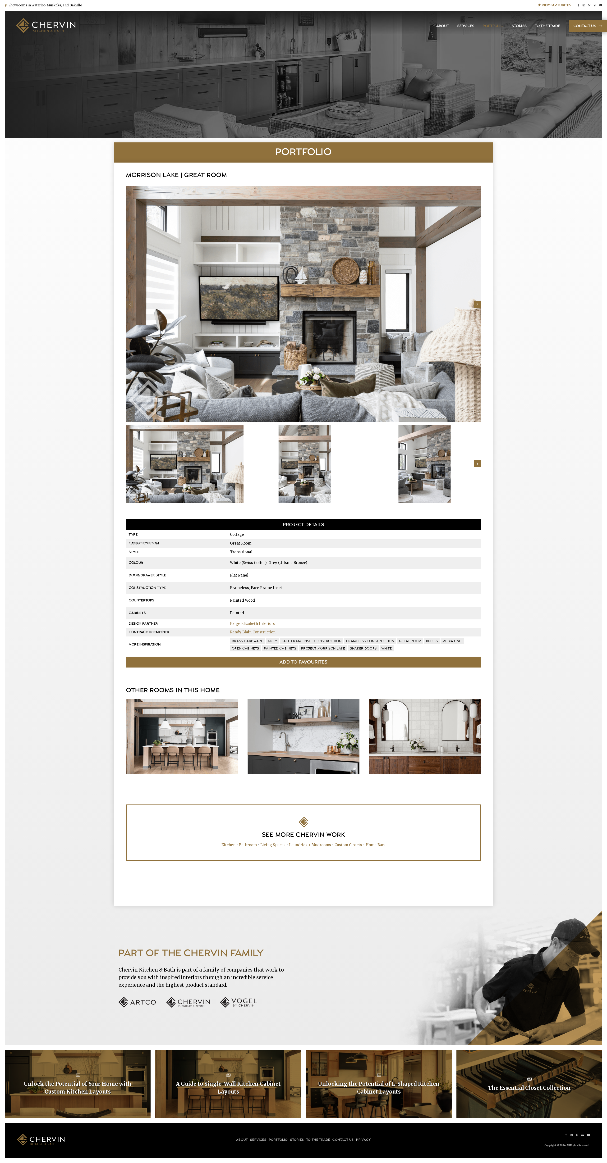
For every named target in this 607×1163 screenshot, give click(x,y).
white (387, 648)
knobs (432, 641)
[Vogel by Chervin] (238, 1006)
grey (272, 641)
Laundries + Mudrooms (310, 845)
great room (410, 641)
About (442, 26)
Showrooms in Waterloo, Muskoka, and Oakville (44, 5)
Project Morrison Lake (323, 648)
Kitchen (228, 845)
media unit (452, 641)
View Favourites (556, 5)
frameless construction (370, 641)
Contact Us (585, 26)
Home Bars (376, 845)
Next (477, 304)
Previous (129, 304)
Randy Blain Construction (253, 632)
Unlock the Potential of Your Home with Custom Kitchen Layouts (78, 1088)
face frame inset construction (311, 641)
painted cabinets (280, 648)
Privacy (363, 1139)
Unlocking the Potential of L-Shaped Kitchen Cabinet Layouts (379, 1088)
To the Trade (547, 26)
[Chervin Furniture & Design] (192, 1006)
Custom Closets (348, 845)
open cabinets (245, 648)
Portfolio (493, 26)
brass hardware (247, 641)
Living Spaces (272, 845)
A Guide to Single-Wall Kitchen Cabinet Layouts (228, 1088)
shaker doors (363, 648)
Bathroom (248, 845)
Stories (519, 26)
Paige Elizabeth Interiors (252, 623)
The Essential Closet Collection (529, 1088)
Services (466, 26)
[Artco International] (142, 1006)
